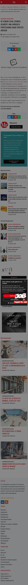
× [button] (24, 281)
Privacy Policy (5, 292)
